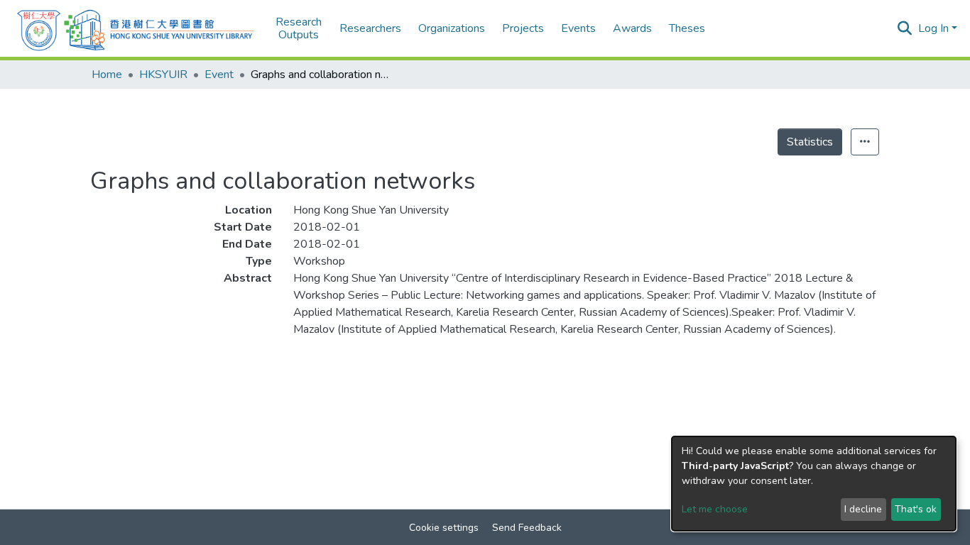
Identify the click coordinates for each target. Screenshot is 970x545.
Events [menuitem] (578, 28)
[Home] (135, 28)
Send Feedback (527, 527)
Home (107, 74)
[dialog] (814, 483)
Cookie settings (444, 527)
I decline (863, 509)
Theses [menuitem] (687, 28)
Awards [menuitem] (632, 28)
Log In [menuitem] (933, 28)
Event (219, 74)
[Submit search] (905, 28)
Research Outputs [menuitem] (299, 29)
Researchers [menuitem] (370, 28)
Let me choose (715, 509)
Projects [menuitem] (523, 28)
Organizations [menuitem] (451, 28)
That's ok (916, 509)
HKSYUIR (163, 74)
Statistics (810, 142)
